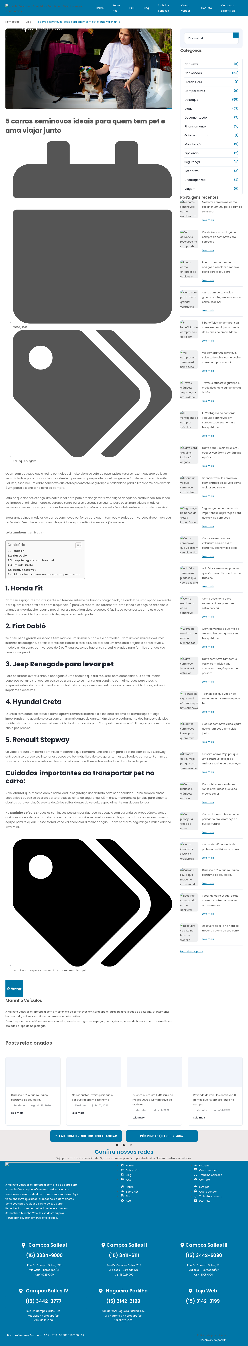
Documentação (195, 117)
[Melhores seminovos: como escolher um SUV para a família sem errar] (189, 209)
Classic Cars (193, 82)
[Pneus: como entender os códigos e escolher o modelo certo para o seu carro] (189, 269)
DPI (224, 1340)
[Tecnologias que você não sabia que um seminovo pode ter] (189, 700)
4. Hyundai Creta (21, 565)
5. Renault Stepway (23, 570)
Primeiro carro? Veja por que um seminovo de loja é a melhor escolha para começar (221, 758)
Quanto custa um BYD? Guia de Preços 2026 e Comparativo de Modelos (153, 1099)
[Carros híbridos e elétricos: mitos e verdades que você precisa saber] (189, 791)
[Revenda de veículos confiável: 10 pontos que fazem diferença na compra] (215, 1072)
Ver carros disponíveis (228, 8)
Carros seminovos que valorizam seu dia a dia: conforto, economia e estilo (219, 543)
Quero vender (185, 8)
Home (100, 8)
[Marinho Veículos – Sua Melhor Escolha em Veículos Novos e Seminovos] (44, 8)
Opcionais (191, 153)
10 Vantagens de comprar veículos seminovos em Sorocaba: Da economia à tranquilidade (218, 420)
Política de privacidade (211, 1335)
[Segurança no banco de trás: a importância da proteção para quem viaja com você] (189, 515)
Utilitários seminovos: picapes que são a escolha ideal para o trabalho (221, 573)
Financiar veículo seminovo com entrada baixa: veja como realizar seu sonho (221, 482)
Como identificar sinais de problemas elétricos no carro (220, 847)
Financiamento (195, 126)
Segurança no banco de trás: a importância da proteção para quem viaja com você (221, 512)
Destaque (19, 461)
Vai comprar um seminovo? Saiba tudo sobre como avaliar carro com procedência (221, 357)
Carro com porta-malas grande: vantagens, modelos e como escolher (221, 297)
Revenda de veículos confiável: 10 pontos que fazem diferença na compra (214, 1099)
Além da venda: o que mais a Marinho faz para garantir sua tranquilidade (220, 633)
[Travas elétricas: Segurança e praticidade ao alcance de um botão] (189, 390)
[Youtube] (117, 1145)
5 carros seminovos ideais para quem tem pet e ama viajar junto (221, 728)
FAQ (132, 8)
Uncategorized (195, 180)
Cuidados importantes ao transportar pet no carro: (45, 574)
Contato (206, 8)
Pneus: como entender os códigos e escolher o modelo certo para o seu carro (220, 267)
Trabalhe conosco (163, 8)
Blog (146, 8)
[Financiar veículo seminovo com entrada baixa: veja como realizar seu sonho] (189, 485)
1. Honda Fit (17, 551)
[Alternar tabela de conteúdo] (77, 545)
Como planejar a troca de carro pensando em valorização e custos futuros (222, 819)
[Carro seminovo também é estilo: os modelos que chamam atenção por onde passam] (189, 666)
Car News (191, 64)
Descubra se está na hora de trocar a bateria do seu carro (220, 928)
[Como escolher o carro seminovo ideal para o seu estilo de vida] (189, 605)
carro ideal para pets (26, 970)
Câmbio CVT (36, 532)
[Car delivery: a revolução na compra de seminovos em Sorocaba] (189, 239)
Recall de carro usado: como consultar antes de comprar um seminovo (220, 900)
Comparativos (194, 91)
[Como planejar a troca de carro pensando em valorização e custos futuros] (189, 821)
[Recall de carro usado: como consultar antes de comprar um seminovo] (189, 902)
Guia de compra (196, 135)
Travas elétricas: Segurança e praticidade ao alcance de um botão (221, 387)
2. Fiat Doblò (18, 555)
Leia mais (208, 220)
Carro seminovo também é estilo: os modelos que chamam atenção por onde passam (220, 666)
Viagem (31, 461)
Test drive (191, 171)
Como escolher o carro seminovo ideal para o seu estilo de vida (218, 603)
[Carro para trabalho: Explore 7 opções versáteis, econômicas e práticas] (189, 455)
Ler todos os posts (191, 951)
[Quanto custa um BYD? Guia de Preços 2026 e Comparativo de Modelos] (154, 1072)
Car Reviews (193, 73)
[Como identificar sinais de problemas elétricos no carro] (189, 851)
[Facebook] (124, 1145)
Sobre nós (116, 8)
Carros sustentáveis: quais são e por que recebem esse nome (92, 1097)
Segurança (192, 162)
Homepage (12, 22)
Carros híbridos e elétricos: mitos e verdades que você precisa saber (219, 788)
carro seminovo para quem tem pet (63, 970)
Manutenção (193, 144)
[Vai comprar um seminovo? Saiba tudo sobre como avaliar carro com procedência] (189, 359)
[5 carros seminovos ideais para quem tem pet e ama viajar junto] (189, 731)
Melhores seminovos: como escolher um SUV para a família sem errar (222, 206)
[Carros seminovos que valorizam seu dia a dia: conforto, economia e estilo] (189, 545)
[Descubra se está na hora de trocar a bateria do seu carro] (189, 932)
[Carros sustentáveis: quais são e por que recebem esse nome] (93, 1072)
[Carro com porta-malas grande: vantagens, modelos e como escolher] (189, 299)
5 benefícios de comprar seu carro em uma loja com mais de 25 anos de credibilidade (220, 327)
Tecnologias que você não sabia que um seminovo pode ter (221, 698)
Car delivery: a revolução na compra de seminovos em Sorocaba (219, 236)
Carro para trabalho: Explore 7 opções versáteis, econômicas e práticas (221, 452)
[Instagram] (131, 1145)
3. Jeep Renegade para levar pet (32, 560)
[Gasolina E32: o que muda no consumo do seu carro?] (189, 877)
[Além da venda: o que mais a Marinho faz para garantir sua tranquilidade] (189, 635)
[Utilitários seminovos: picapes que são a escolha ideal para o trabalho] (189, 575)
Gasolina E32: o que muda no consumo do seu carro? (220, 872)
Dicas (188, 109)
